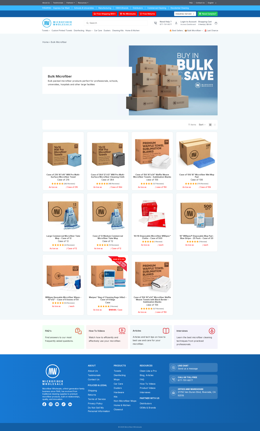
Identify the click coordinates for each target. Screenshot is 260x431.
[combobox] (211, 2)
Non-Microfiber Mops (125, 401)
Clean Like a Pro (148, 371)
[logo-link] (57, 23)
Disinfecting (120, 375)
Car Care (118, 383)
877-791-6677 (185, 380)
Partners (69, 3)
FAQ (191, 3)
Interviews (145, 392)
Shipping (92, 390)
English (211, 3)
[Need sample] (208, 14)
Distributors (146, 403)
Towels (117, 371)
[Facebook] (44, 404)
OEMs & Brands (148, 407)
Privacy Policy (95, 403)
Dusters (118, 388)
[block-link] (63, 337)
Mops (117, 379)
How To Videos (147, 383)
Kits (115, 396)
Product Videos (147, 388)
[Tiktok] (63, 404)
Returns (92, 394)
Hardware (119, 392)
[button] (202, 125)
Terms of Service (96, 399)
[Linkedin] (70, 404)
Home (45, 42)
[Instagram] (51, 404)
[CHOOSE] (78, 167)
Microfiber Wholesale (133, 427)
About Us (46, 3)
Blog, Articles (146, 375)
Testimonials (58, 3)
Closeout (118, 409)
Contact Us (200, 3)
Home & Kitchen (122, 405)
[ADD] (167, 167)
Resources (82, 3)
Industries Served (183, 14)
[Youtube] (57, 404)
